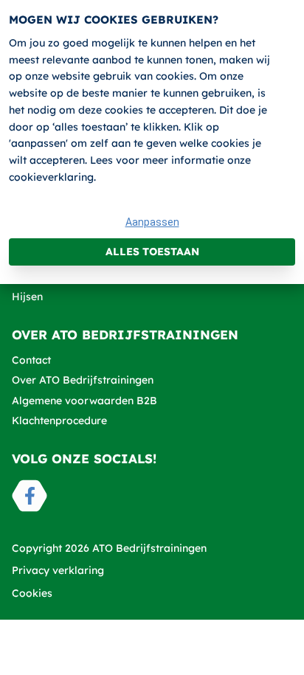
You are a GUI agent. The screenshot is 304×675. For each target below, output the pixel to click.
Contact (31, 360)
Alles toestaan (152, 251)
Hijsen (27, 296)
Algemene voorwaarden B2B (84, 400)
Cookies (32, 593)
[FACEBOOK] (29, 495)
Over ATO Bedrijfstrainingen (82, 380)
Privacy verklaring (58, 570)
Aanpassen (152, 222)
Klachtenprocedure (59, 420)
